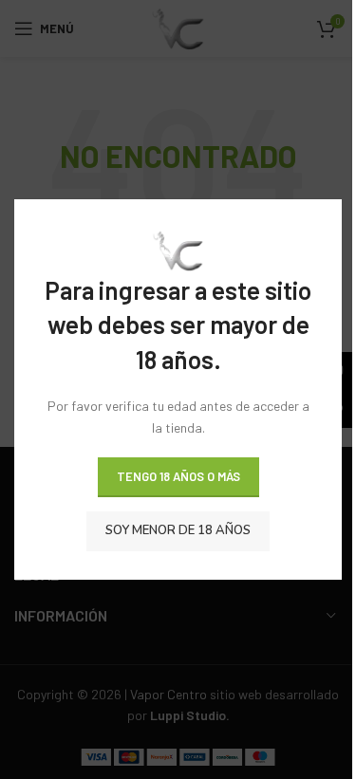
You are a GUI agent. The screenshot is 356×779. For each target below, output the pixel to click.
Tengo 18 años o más (178, 476)
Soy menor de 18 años (178, 530)
